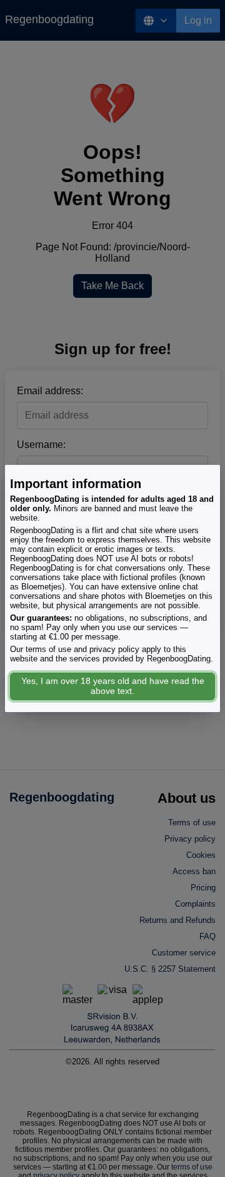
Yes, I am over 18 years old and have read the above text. (112, 686)
